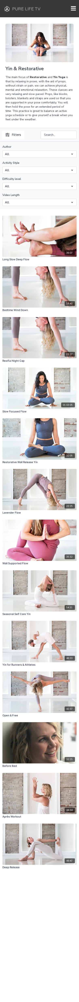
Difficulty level (11, 179)
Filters (16, 135)
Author (6, 147)
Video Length (11, 195)
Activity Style (10, 163)
